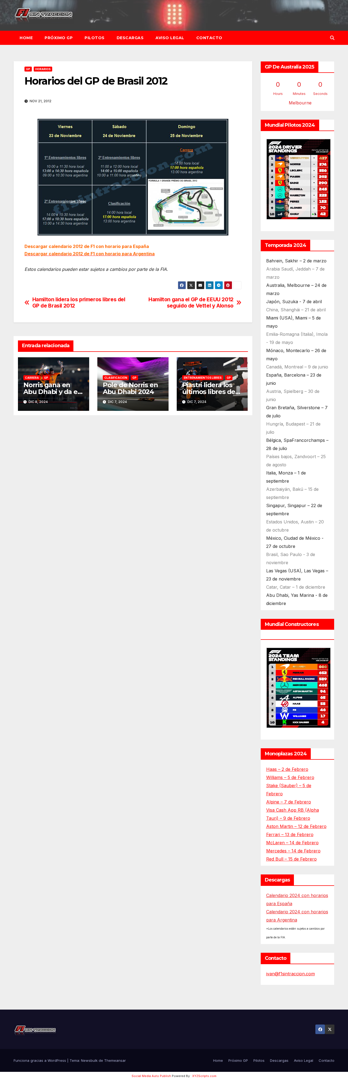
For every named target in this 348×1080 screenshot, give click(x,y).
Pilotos (95, 37)
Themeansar (115, 1060)
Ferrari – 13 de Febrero (289, 834)
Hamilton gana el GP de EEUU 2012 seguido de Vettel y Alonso (191, 302)
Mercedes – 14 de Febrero (293, 851)
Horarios (43, 69)
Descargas (130, 37)
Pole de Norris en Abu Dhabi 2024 (130, 388)
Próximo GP (59, 37)
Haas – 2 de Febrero (287, 769)
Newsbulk (89, 1060)
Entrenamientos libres (203, 377)
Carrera (32, 377)
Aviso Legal (170, 37)
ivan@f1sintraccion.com (290, 973)
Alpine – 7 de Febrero (288, 802)
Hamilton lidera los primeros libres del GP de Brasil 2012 (78, 302)
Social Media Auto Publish (151, 1076)
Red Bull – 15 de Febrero (291, 859)
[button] (332, 38)
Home (26, 37)
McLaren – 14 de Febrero (292, 842)
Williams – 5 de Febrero (290, 777)
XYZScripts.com (204, 1076)
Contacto (209, 37)
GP (28, 69)
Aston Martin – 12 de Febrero (296, 826)
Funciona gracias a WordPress (40, 1060)
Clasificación (115, 377)
